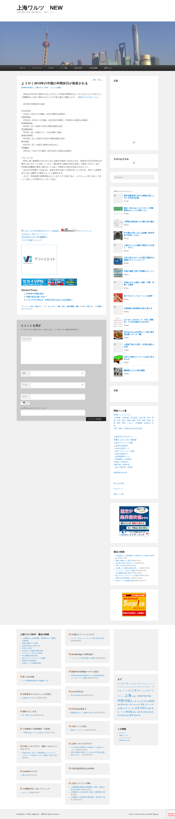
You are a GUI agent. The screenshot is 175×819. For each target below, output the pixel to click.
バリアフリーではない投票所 (125, 570)
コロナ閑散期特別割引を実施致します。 (36, 680)
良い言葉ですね (27, 715)
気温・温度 (136, 712)
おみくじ (25, 792)
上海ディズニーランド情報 (124, 451)
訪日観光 (122, 715)
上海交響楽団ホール (121, 456)
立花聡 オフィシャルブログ (83, 634)
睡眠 (149, 712)
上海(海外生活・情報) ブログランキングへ (34, 234)
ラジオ (142, 691)
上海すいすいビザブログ (81, 743)
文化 (31, 306)
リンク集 (63, 68)
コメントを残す (55, 87)
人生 (138, 701)
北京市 (145, 701)
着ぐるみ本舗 (119, 483)
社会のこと (38, 306)
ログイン (122, 733)
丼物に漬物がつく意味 (123, 560)
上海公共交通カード (121, 448)
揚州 (133, 420)
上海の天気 (78, 68)
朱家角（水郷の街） (121, 462)
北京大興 (142, 418)
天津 (118, 420)
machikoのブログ (30, 771)
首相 (139, 715)
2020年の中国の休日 (35, 294)
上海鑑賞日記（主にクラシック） (37, 788)
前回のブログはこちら (88, 97)
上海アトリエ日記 (78, 726)
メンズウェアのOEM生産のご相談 (82, 658)
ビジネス (134, 690)
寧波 (148, 420)
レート (122, 696)
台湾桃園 (138, 423)
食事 (135, 715)
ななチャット (119, 489)
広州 (148, 418)
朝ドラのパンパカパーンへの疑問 (127, 575)
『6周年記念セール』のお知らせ (33, 733)
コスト (144, 683)
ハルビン (130, 423)
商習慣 (151, 701)
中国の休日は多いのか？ (36, 297)
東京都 (129, 712)
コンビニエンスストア (130, 687)
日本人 (144, 708)
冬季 (141, 701)
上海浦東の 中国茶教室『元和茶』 (37, 728)
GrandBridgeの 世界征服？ (82, 654)
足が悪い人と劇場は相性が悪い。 (127, 568)
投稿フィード (124, 735)
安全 (131, 704)
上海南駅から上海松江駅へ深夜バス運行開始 (86, 792)
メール (24, 384)
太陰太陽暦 (70, 306)
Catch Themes (153, 814)
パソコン (125, 691)
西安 (118, 423)
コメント (26, 339)
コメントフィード (125, 738)
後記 (23, 775)
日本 (137, 708)
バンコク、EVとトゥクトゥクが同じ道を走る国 (87, 638)
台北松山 (147, 423)
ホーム (22, 68)
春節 (77, 306)
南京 (123, 420)
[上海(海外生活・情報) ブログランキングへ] (67, 231)
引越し (138, 704)
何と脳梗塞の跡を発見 (123, 573)
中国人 (128, 700)
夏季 (122, 704)
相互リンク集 (119, 494)
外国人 (126, 704)
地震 (119, 704)
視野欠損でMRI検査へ (123, 578)
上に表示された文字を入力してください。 (34, 408)
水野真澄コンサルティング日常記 (37, 694)
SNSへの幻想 (120, 565)
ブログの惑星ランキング (31, 240)
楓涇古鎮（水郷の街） (122, 464)
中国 (58, 306)
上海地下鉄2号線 (144, 696)
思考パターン (146, 704)
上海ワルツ (39, 87)
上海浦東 (117, 418)
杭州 (143, 420)
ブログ (51, 68)
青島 (123, 423)
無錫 (128, 420)
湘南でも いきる (29, 711)
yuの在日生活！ (78, 691)
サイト (24, 396)
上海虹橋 (125, 418)
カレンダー (52, 306)
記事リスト (108, 68)
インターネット (125, 683)
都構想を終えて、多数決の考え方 (82, 712)
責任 (127, 715)
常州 (138, 420)
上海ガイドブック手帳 (80, 783)
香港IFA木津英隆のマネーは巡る (85, 671)
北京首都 (133, 418)
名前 (23, 373)
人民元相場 (93, 68)
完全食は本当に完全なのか (124, 563)
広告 (134, 704)
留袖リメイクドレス (78, 730)
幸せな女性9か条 (76, 695)
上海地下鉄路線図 (121, 446)
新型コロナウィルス (126, 708)
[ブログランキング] (83, 231)
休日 (63, 306)
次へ (101, 80)
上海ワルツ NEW (40, 8)
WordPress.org (124, 740)
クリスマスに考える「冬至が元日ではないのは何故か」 (50, 300)
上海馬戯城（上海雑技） (123, 459)
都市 (131, 715)
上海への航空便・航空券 (123, 467)
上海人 (134, 696)
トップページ (37, 68)
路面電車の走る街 (120, 472)
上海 (128, 695)
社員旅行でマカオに (29, 698)
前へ (94, 80)
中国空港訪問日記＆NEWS (82, 768)
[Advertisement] (49, 186)
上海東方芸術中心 (121, 454)
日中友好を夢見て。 (79, 708)
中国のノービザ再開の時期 (124, 580)
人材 (134, 701)
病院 (145, 712)
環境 (142, 712)
